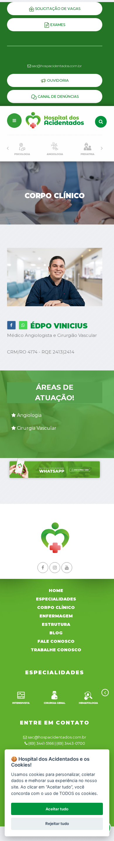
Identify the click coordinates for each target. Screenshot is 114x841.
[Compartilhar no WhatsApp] (23, 325)
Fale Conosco (56, 641)
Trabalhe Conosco (56, 649)
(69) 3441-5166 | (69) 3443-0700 (56, 743)
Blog (56, 632)
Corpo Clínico (56, 607)
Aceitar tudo (57, 809)
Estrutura (56, 624)
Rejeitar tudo (57, 823)
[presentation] (7, 148)
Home (56, 590)
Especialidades (56, 599)
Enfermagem (56, 616)
